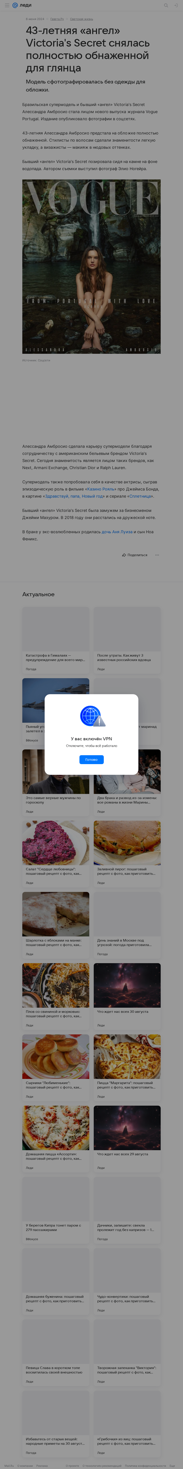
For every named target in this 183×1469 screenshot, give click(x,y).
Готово (91, 760)
